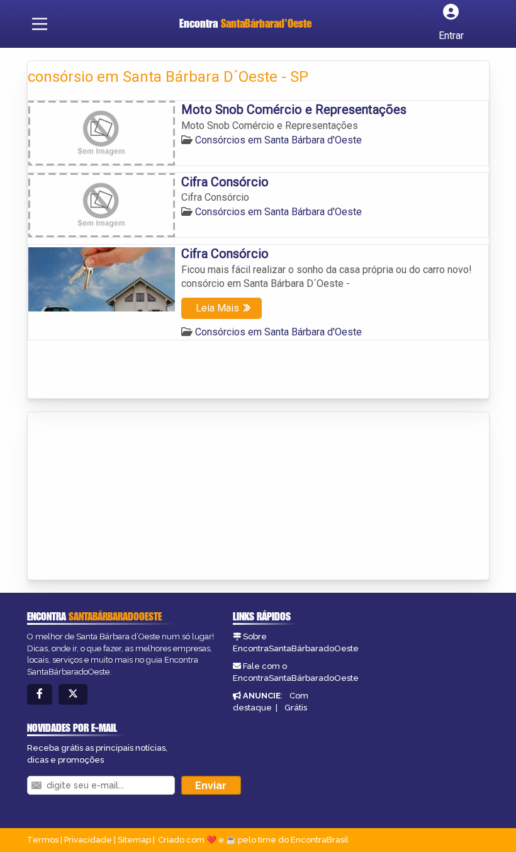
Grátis (295, 707)
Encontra (245, 23)
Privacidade (88, 839)
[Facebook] (39, 694)
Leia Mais (217, 308)
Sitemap (134, 839)
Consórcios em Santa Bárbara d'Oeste (278, 140)
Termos (43, 839)
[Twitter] (73, 694)
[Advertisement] (122, 497)
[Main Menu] (39, 23)
